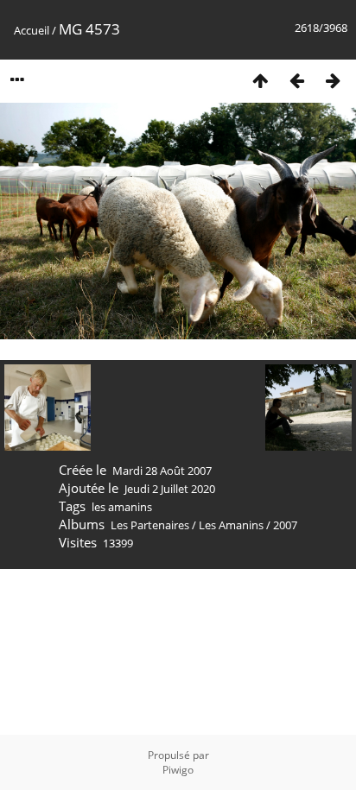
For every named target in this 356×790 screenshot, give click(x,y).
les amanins (122, 507)
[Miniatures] (260, 80)
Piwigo (178, 769)
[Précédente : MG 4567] (296, 80)
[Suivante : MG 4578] (333, 80)
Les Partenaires (150, 525)
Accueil (31, 30)
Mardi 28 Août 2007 (162, 470)
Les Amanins (231, 525)
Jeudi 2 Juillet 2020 (169, 488)
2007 (285, 525)
